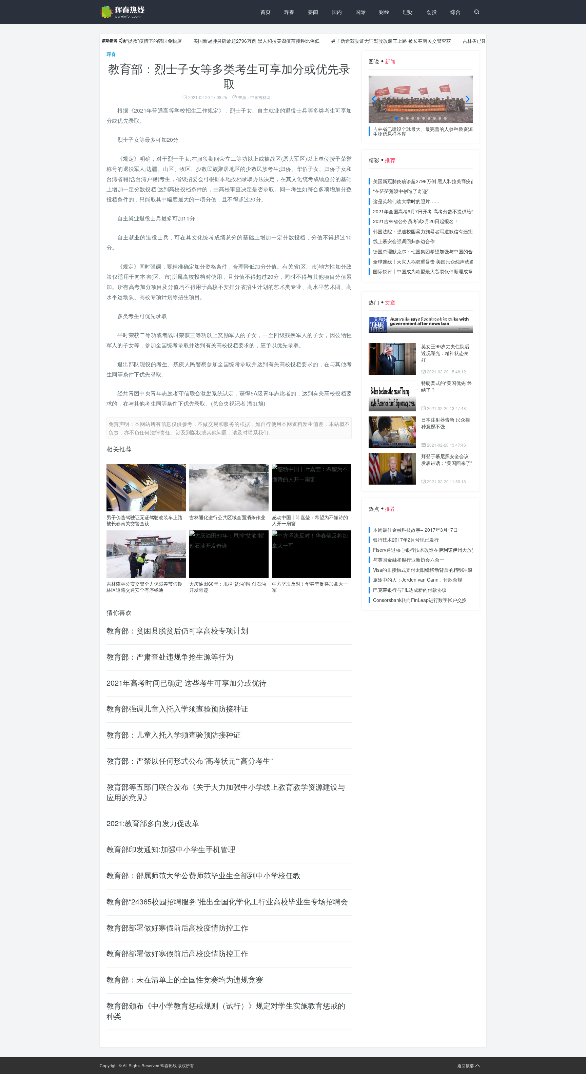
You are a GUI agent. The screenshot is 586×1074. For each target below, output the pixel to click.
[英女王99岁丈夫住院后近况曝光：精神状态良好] (392, 359)
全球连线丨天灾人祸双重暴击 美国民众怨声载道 (423, 261)
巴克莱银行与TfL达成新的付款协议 (410, 589)
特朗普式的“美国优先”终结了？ (446, 386)
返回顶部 (465, 1065)
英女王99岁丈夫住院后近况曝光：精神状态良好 (445, 353)
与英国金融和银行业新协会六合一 (408, 559)
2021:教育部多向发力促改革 (152, 823)
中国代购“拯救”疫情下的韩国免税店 (124, 40)
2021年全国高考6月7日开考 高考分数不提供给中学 (427, 211)
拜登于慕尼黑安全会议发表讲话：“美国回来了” (446, 459)
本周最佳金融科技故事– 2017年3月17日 (415, 529)
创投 (432, 11)
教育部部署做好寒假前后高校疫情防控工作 (177, 927)
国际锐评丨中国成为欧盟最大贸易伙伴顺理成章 (423, 271)
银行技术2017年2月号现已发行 (406, 539)
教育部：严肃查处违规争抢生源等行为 (169, 656)
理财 (408, 11)
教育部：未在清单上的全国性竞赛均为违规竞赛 (184, 979)
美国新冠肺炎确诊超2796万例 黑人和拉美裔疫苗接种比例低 (237, 40)
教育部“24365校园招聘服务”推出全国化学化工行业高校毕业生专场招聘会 (227, 901)
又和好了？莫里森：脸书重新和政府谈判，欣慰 (419, 322)
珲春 (289, 11)
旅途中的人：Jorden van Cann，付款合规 (417, 579)
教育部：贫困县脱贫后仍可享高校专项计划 (177, 630)
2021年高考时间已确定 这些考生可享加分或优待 (186, 682)
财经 (384, 11)
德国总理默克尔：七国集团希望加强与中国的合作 (425, 251)
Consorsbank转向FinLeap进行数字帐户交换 (420, 600)
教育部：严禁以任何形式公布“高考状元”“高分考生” (189, 760)
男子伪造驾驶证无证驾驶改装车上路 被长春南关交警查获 (371, 40)
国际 (360, 11)
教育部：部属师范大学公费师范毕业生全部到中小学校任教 (203, 875)
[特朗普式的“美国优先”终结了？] (392, 395)
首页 (265, 11)
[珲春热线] (123, 12)
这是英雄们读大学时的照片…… (406, 201)
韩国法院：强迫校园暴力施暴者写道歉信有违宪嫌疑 (427, 231)
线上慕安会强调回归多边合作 (404, 241)
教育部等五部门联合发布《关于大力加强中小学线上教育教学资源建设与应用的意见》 (225, 791)
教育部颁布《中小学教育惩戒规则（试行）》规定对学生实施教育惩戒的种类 (225, 1010)
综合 (455, 11)
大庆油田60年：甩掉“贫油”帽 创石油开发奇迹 (227, 586)
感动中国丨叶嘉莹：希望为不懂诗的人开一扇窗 (310, 520)
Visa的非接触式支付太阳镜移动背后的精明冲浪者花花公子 (434, 569)
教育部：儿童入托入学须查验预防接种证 (173, 734)
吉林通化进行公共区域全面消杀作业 (227, 517)
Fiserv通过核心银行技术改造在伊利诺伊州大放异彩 (427, 549)
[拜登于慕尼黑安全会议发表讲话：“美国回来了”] (392, 469)
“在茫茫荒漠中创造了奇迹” (401, 191)
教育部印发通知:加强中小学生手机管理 (170, 849)
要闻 (313, 11)
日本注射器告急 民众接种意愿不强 (445, 423)
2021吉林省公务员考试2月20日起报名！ (415, 221)
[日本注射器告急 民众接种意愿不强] (392, 432)
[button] (396, 118)
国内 (337, 11)
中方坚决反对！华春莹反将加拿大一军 (310, 586)
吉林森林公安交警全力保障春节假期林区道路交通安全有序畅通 (144, 586)
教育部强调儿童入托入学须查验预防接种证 (177, 708)
